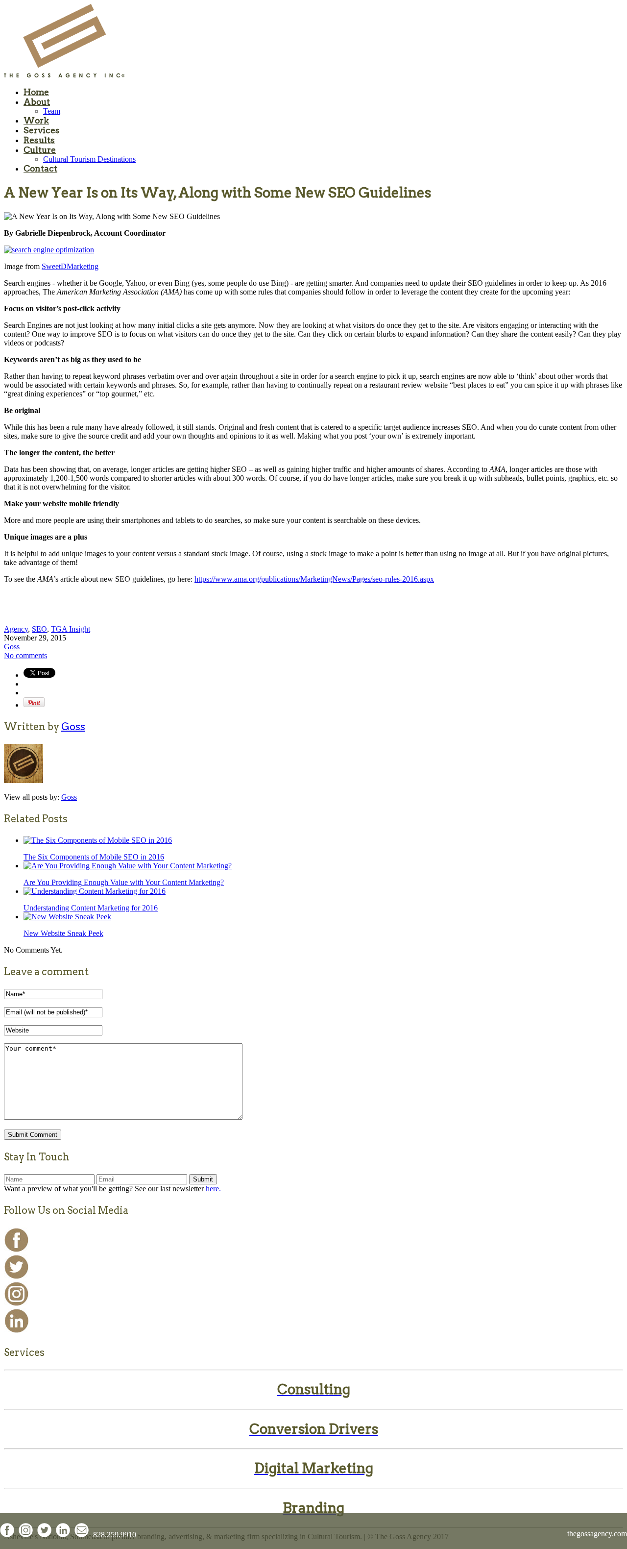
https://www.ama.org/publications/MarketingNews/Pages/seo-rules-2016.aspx (314, 579)
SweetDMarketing (70, 266)
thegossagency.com (597, 1533)
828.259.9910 (114, 1534)
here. (213, 1188)
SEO (39, 629)
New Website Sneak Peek (63, 933)
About (37, 102)
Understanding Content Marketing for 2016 (91, 908)
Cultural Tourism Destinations (89, 159)
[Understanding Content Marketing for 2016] (95, 891)
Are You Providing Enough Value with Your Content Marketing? (124, 882)
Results (39, 140)
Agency (16, 629)
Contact (40, 168)
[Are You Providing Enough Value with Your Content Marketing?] (128, 865)
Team (51, 111)
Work (36, 120)
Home (36, 92)
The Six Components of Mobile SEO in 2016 (94, 857)
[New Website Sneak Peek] (67, 916)
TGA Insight (70, 629)
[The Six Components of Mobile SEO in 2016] (98, 840)
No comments (25, 655)
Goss (12, 646)
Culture (40, 150)
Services (42, 130)
